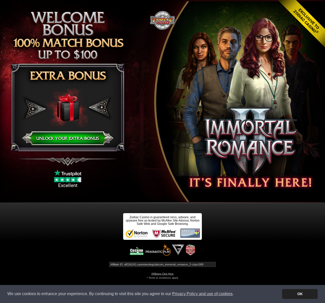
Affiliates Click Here (162, 273)
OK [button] (300, 294)
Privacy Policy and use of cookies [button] (202, 294)
